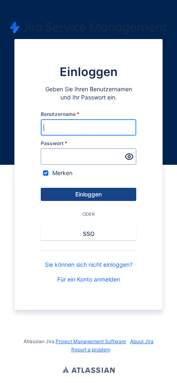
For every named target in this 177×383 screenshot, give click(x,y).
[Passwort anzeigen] (129, 156)
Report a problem (90, 349)
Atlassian (89, 371)
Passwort (54, 143)
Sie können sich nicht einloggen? (89, 264)
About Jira (142, 341)
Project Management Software (91, 341)
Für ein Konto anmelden (88, 279)
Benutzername (60, 114)
